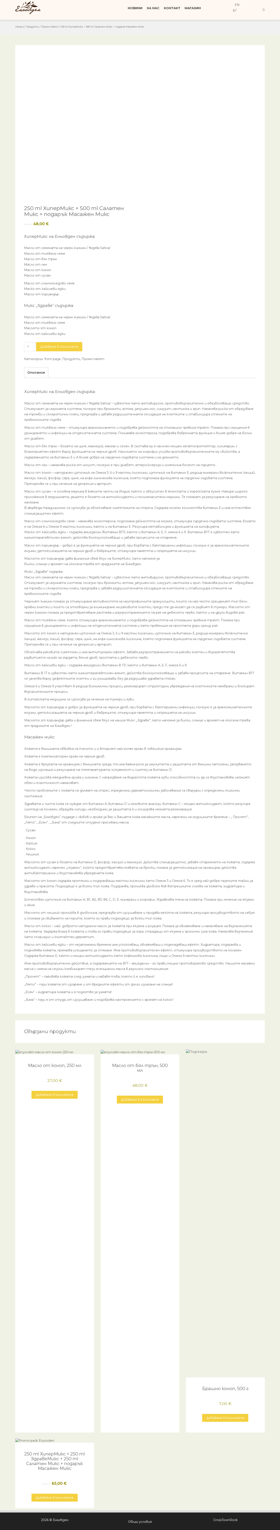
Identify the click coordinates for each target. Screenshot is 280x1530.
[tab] (36, 372)
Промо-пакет (49, 26)
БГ (234, 10)
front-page (52, 359)
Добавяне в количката (59, 347)
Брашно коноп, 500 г (225, 1388)
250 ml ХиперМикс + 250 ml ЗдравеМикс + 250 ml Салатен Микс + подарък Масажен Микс (54, 1461)
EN (237, 5)
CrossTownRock (225, 1520)
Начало (19, 26)
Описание (36, 372)
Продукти (32, 26)
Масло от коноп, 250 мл (54, 1065)
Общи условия (140, 1522)
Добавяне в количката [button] (55, 1095)
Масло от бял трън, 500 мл (140, 1068)
